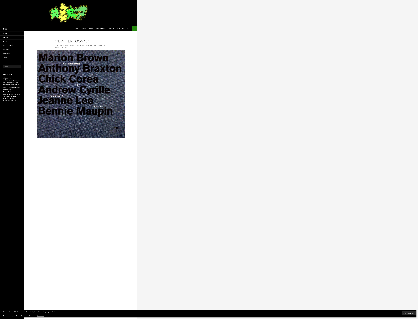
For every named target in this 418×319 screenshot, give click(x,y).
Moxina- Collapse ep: (9, 92)
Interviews (120, 28)
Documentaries (101, 28)
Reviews (83, 28)
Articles (111, 28)
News (76, 28)
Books (91, 28)
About (128, 28)
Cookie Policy (41, 316)
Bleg (5, 29)
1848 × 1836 (74, 45)
